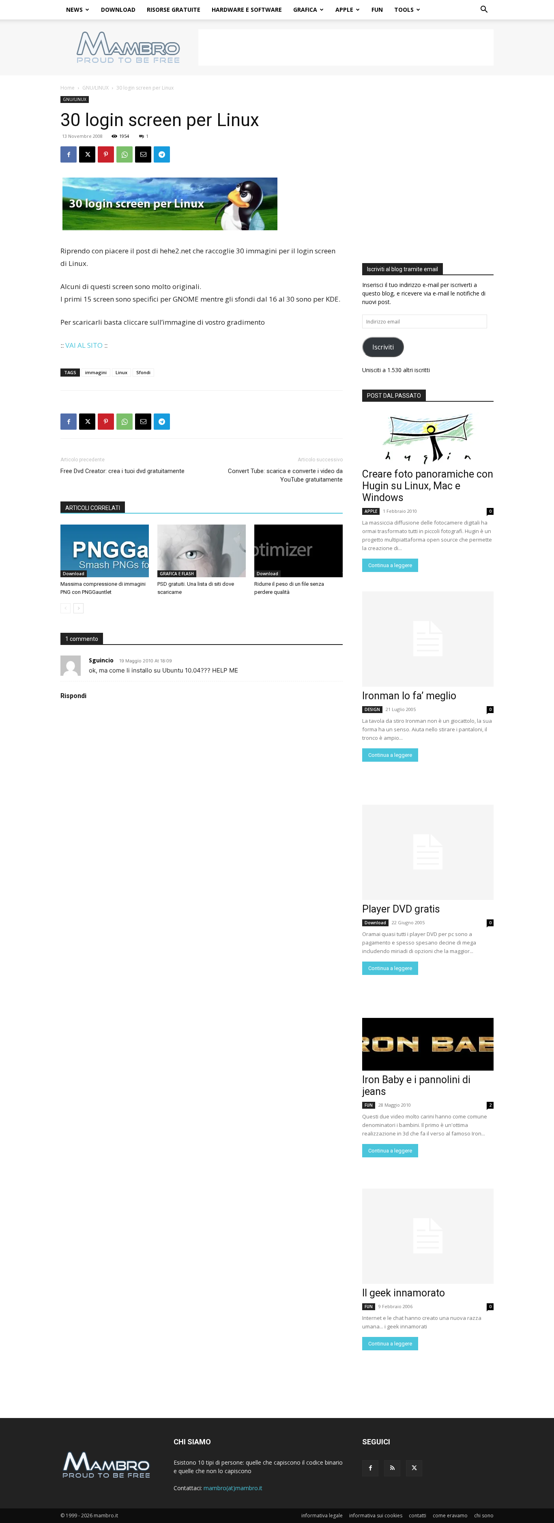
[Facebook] (68, 154)
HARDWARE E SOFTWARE (247, 9)
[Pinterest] (106, 154)
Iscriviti (383, 347)
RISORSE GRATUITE (173, 9)
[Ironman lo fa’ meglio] (428, 639)
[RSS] (392, 1468)
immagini (96, 372)
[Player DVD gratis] (428, 852)
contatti (417, 1515)
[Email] (143, 154)
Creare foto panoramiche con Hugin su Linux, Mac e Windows (427, 485)
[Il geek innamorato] (428, 1236)
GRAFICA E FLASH (177, 573)
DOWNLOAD (118, 9)
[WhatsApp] (124, 154)
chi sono (484, 1515)
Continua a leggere (390, 565)
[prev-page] (65, 608)
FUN (377, 9)
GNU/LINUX (95, 87)
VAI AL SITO (84, 345)
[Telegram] (162, 154)
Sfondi (143, 372)
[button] (484, 10)
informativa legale (322, 1515)
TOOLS (404, 9)
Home (67, 87)
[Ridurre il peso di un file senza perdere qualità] (298, 551)
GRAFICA (305, 9)
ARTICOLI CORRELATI (92, 508)
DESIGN (372, 709)
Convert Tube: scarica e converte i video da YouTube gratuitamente (285, 475)
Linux (121, 372)
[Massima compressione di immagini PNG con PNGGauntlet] (104, 551)
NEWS (74, 9)
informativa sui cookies (375, 1515)
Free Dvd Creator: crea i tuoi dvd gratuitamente (122, 471)
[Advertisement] (346, 47)
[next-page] (78, 608)
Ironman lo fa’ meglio (409, 696)
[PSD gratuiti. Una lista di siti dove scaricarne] (201, 551)
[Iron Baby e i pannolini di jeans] (428, 1044)
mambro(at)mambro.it (233, 1488)
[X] (87, 154)
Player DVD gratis (401, 909)
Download (73, 573)
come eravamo (450, 1515)
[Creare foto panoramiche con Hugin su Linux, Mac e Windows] (428, 438)
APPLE (344, 9)
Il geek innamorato (403, 1293)
